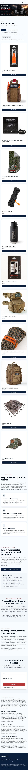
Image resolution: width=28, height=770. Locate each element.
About (22, 759)
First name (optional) (7, 678)
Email (4, 673)
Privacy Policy (13, 761)
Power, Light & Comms (6, 34)
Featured (3, 30)
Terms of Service (4, 761)
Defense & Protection (6, 37)
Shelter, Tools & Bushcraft (19, 34)
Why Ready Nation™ (9, 759)
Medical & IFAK (5, 32)
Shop (2, 759)
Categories (17, 759)
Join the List (14, 684)
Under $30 (20, 39)
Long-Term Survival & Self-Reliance (9, 39)
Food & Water (14, 32)
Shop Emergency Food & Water (10, 569)
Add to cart (15, 74)
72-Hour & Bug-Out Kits (13, 30)
